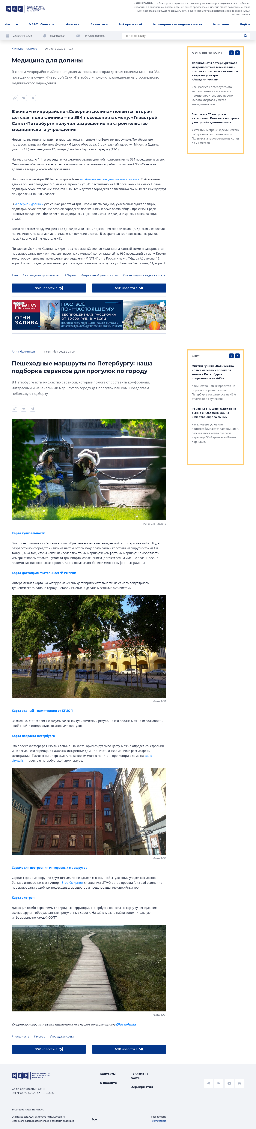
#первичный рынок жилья (99, 275)
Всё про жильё (130, 24)
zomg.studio (159, 1120)
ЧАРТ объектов (41, 24)
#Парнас (71, 275)
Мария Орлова (241, 14)
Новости (11, 24)
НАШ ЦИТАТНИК (143, 3)
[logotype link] (25, 9)
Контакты (108, 1074)
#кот (15, 275)
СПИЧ (196, 355)
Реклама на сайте (139, 1076)
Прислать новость (94, 35)
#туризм (40, 1036)
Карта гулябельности (28, 533)
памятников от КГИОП (54, 711)
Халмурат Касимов (24, 48)
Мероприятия (141, 1087)
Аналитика (99, 24)
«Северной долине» (28, 204)
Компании (221, 24)
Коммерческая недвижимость (177, 24)
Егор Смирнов (72, 883)
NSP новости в (46, 288)
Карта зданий (23, 711)
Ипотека (72, 24)
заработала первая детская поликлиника (109, 179)
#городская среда (62, 1036)
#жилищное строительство (41, 275)
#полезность (20, 1036)
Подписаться (57, 35)
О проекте (108, 1083)
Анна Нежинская (23, 351)
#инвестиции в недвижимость (144, 275)
